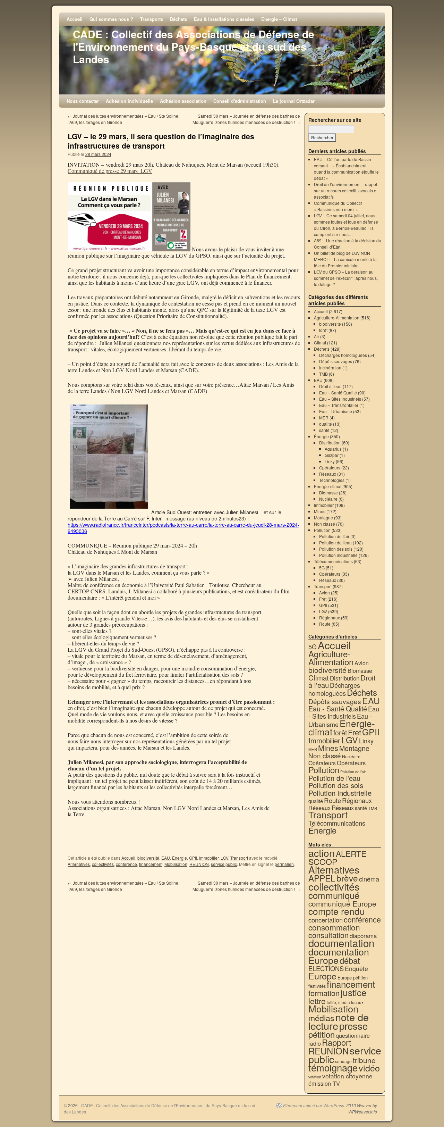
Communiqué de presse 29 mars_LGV (110, 170)
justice (354, 992)
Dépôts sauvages (335, 361)
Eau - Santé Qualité (337, 708)
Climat (320, 342)
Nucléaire (328, 499)
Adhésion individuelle (129, 101)
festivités (317, 986)
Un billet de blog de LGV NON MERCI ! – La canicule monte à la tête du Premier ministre (345, 259)
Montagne (323, 517)
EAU (165, 858)
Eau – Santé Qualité (338, 392)
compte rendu (336, 910)
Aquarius (333, 449)
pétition (321, 1034)
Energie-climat (327, 486)
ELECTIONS (326, 968)
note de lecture (338, 1021)
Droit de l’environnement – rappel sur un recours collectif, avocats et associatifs (345, 190)
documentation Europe (338, 956)
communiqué (333, 894)
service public (224, 864)
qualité (325, 424)
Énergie (179, 858)
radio (314, 1043)
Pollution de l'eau (335, 542)
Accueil (75, 19)
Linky (330, 461)
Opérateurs (329, 467)
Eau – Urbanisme (335, 411)
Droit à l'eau (330, 386)
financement (150, 864)
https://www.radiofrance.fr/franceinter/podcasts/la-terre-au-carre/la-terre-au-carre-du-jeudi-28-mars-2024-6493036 (183, 527)
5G (322, 567)
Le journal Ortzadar (294, 101)
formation (324, 992)
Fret (322, 599)
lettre (317, 1000)
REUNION (199, 864)
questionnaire (353, 1035)
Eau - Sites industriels (343, 712)
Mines (319, 511)
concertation (325, 919)
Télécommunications (333, 561)
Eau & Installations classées (224, 19)
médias (321, 1018)
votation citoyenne (347, 1075)
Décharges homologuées (343, 355)
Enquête (356, 968)
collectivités (103, 864)
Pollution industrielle (338, 555)
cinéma (369, 878)
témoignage (333, 1067)
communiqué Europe (342, 903)
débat (350, 960)
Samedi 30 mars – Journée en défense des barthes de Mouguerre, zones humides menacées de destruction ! (246, 119)
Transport (239, 858)
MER (323, 417)
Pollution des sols (335, 549)
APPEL (321, 878)
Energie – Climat (279, 19)
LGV (224, 858)
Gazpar (332, 455)
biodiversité (148, 858)
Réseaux (327, 474)
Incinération (330, 367)
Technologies (331, 480)
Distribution (330, 442)
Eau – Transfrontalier (338, 405)
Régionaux (329, 617)
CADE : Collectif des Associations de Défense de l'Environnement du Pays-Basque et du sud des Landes (193, 46)
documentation (341, 942)
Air (316, 336)
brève (347, 878)
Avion (324, 592)
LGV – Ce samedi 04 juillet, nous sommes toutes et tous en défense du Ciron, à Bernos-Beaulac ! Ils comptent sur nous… (346, 224)
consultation (328, 934)
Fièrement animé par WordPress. (314, 1105)
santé (324, 430)
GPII (193, 858)
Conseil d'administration (239, 101)
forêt (323, 330)
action (321, 853)
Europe (322, 975)
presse (353, 1026)
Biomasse (328, 492)
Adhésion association (183, 101)
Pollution (322, 530)
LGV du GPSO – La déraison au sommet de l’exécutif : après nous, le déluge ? (346, 278)
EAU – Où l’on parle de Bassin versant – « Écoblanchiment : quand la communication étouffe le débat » (346, 168)
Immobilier (209, 858)
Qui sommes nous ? (111, 19)
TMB (323, 374)
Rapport (336, 1042)
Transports (151, 19)
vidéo (369, 1067)
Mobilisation (175, 864)
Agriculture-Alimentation (336, 317)
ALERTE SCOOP (337, 857)
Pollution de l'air (334, 536)
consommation (334, 927)
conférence (126, 864)
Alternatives (79, 864)
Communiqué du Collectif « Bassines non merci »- (338, 206)
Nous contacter (83, 101)
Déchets (178, 19)
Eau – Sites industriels (340, 399)
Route (325, 624)
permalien (284, 864)
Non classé (324, 524)
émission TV (324, 1083)
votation (314, 1076)
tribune (364, 1060)
